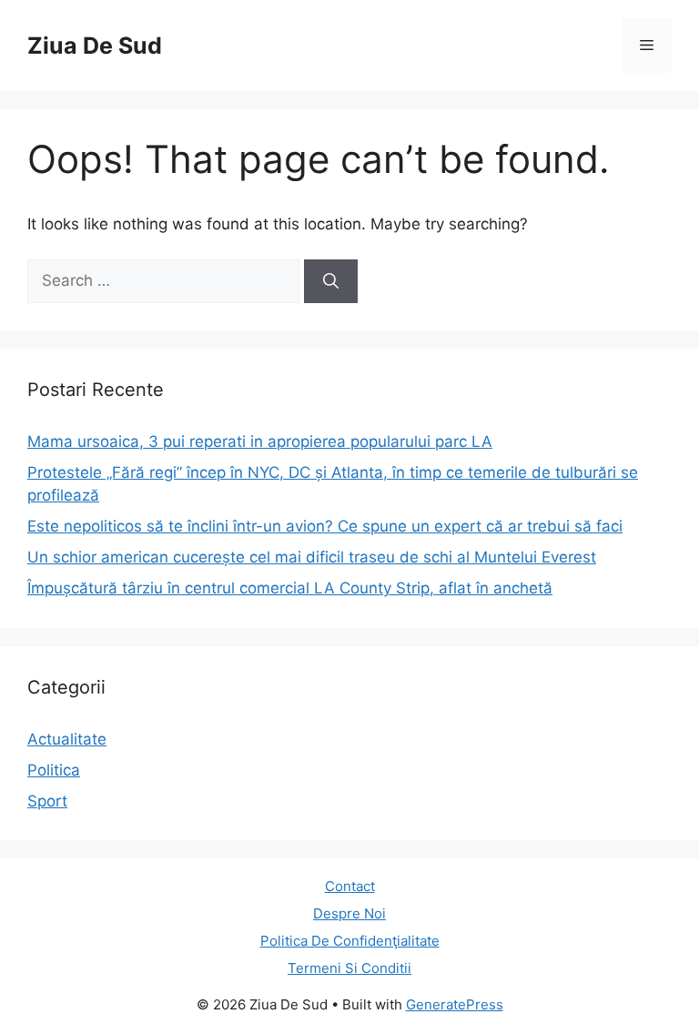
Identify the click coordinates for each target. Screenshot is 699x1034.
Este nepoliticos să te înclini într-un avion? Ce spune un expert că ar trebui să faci (325, 526)
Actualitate (66, 739)
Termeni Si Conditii (349, 968)
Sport (47, 801)
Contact (350, 886)
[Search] (331, 281)
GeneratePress (454, 1004)
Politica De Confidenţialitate (350, 940)
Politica (53, 770)
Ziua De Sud (94, 45)
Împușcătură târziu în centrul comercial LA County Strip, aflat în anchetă (289, 588)
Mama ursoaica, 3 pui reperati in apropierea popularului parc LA (259, 441)
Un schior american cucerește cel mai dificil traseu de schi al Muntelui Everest (311, 557)
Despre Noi (349, 913)
